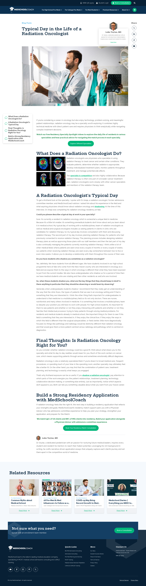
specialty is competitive (81, 176)
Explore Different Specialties (80, 143)
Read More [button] (113, 42)
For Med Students (91, 10)
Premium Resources (110, 10)
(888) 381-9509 (88, 3)
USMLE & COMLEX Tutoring (72, 565)
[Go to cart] (135, 10)
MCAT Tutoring (69, 559)
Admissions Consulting (71, 554)
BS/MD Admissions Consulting (73, 551)
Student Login (104, 3)
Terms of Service (94, 559)
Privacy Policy (94, 562)
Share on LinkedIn (134, 34)
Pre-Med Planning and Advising (73, 556)
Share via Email (134, 46)
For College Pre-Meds (73, 10)
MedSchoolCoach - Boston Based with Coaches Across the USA (126, 551)
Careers (92, 565)
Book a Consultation (122, 3)
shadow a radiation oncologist (95, 375)
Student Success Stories (97, 554)
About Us (125, 10)
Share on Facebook (134, 40)
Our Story (92, 551)
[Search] (135, 3)
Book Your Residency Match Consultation (81, 428)
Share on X (134, 28)
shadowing (99, 207)
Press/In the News (95, 556)
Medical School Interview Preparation (75, 562)
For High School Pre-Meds (51, 10)
